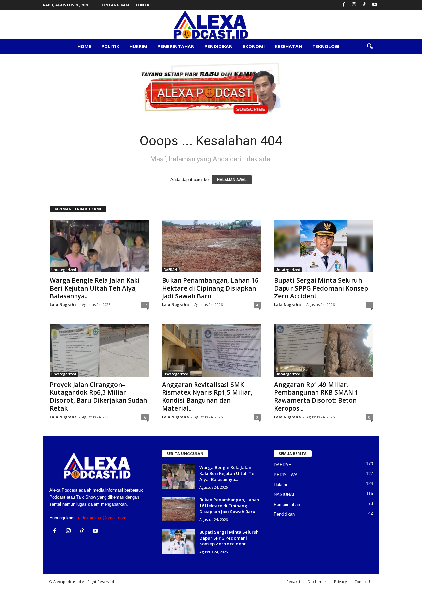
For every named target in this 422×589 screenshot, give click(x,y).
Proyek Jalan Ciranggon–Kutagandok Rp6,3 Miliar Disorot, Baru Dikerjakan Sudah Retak (98, 396)
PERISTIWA (286, 474)
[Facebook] (344, 5)
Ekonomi (254, 46)
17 (145, 304)
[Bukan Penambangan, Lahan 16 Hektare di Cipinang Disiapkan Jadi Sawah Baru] (211, 246)
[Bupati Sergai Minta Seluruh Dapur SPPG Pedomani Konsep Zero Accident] (323, 246)
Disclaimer (317, 581)
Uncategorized (63, 269)
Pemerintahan (176, 46)
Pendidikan (218, 46)
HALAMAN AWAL (232, 180)
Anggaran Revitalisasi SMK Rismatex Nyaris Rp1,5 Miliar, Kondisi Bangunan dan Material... (207, 396)
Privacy (340, 581)
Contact (145, 4)
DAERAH (170, 269)
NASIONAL (284, 494)
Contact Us (363, 581)
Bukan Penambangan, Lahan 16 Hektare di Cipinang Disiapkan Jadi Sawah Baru (210, 288)
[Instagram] (354, 5)
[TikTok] (364, 5)
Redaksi (293, 581)
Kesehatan (288, 46)
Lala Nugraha (63, 304)
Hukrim (138, 46)
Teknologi (325, 46)
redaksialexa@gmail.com (102, 517)
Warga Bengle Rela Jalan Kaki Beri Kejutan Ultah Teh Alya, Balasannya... (94, 288)
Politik (110, 46)
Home (84, 46)
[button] (369, 46)
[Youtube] (374, 5)
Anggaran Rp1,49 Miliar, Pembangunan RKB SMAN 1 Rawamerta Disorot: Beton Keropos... (316, 396)
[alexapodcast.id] (211, 24)
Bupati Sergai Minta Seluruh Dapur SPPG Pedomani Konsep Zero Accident (321, 288)
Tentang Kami (116, 4)
